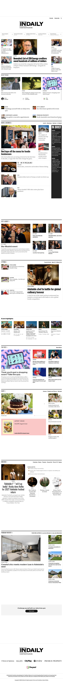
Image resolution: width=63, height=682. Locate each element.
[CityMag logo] (28, 661)
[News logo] (7, 661)
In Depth (59, 123)
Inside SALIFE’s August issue (22, 433)
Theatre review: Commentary (37, 468)
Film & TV (55, 462)
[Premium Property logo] (53, 661)
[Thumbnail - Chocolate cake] (23, 403)
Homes (45, 391)
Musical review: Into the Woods (37, 474)
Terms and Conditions (37, 680)
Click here (31, 611)
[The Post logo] (31, 667)
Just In (44, 123)
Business (49, 123)
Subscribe (57, 18)
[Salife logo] (19, 661)
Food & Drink (47, 262)
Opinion (54, 123)
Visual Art (49, 462)
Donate (51, 18)
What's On (59, 262)
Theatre (44, 462)
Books (60, 462)
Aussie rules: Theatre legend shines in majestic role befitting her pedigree (45, 471)
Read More (59, 347)
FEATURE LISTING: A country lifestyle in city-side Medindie (47, 533)
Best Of (54, 262)
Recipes (60, 391)
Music (39, 462)
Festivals (35, 462)
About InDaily (45, 680)
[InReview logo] (38, 661)
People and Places (52, 391)
